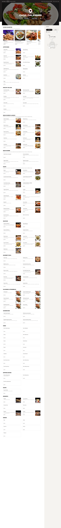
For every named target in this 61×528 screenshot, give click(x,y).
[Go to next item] (39, 28)
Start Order (34, 18)
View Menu (26, 18)
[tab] (49, 30)
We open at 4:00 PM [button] (12, 1)
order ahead (8, 1)
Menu (54, 1)
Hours (56, 1)
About (58, 1)
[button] (12, 51)
